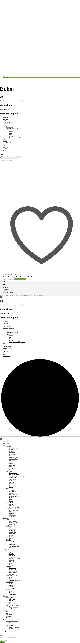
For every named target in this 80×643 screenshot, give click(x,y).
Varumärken (6, 152)
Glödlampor (12, 572)
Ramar (11, 579)
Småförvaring (10, 582)
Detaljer (8, 540)
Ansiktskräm (13, 529)
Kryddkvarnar (13, 473)
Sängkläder (9, 597)
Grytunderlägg (13, 459)
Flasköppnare (13, 465)
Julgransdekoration (12, 128)
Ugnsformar (12, 479)
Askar (11, 586)
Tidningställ (12, 588)
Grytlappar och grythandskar (17, 476)
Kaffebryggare (13, 457)
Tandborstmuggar (14, 546)
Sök (23, 101)
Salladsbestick (13, 456)
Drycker (11, 505)
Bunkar (11, 493)
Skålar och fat (13, 448)
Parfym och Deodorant (16, 537)
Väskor (11, 593)
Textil (7, 130)
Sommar (5, 147)
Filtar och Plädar (14, 627)
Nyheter (5, 442)
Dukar (11, 131)
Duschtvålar (12, 532)
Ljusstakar (12, 557)
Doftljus (11, 554)
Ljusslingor (12, 574)
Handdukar (12, 521)
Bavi (4, 120)
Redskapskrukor (14, 496)
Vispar (11, 480)
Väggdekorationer (14, 580)
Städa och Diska (11, 509)
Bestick (11, 462)
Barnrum (5, 119)
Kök (10, 134)
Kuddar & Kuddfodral (12, 621)
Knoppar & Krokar (14, 558)
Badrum (5, 117)
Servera (8, 446)
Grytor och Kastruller (15, 474)
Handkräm (12, 533)
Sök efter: (3, 101)
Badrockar (12, 524)
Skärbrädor (12, 490)
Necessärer (12, 544)
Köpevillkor (6, 289)
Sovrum (5, 148)
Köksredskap (10, 488)
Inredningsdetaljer (8, 124)
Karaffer (11, 470)
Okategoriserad (7, 142)
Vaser (11, 552)
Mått (10, 485)
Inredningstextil (10, 625)
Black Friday (6, 122)
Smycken (12, 541)
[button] (3, 74)
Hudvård (8, 526)
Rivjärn (11, 487)
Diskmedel (12, 512)
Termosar (12, 468)
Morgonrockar (13, 607)
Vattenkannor (13, 594)
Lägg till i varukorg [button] (20, 279)
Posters (11, 577)
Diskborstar (12, 515)
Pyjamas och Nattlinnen (13, 605)
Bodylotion (12, 530)
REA (4, 630)
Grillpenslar (12, 499)
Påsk (4, 145)
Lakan (11, 602)
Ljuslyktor (12, 555)
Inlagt (11, 504)
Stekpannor (12, 477)
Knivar (11, 501)
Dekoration (9, 127)
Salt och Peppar (14, 507)
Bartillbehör (12, 454)
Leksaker (9, 616)
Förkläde (11, 484)
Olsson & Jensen (8, 144)
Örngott (11, 600)
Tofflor (11, 608)
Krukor (11, 563)
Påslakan (12, 599)
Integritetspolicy (8, 292)
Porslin (11, 449)
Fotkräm (11, 535)
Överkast (12, 604)
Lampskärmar (13, 571)
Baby (7, 611)
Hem (1, 156)
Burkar (11, 585)
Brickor (11, 451)
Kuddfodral (12, 624)
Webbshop (7, 156)
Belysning (9, 566)
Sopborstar (12, 516)
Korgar (11, 583)
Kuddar (11, 136)
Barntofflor (9, 613)
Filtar (10, 133)
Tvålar (11, 527)
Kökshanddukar (13, 510)
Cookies (5, 291)
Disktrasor (12, 513)
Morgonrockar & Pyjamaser (17, 138)
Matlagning (9, 471)
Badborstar (12, 543)
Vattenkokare (13, 498)
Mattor (11, 628)
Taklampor (12, 568)
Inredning (9, 614)
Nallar (8, 618)
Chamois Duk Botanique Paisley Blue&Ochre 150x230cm (18, 276)
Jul (4, 125)
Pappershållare (13, 494)
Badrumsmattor (14, 523)
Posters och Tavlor (11, 575)
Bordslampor (13, 569)
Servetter (12, 452)
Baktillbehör (12, 491)
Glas (10, 466)
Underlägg (12, 460)
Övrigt (11, 538)
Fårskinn (11, 560)
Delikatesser (10, 502)
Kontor (5, 141)
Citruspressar (13, 482)
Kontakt (5, 287)
